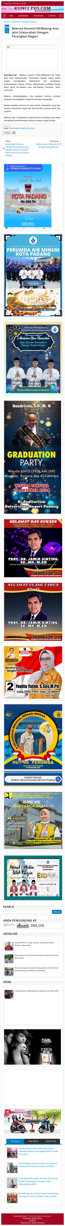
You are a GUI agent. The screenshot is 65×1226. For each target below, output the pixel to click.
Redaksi (32, 1221)
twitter (49, 3)
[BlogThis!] (8, 132)
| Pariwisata (38, 16)
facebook (53, 3)
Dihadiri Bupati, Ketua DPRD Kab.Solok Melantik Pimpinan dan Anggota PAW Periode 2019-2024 (38, 1151)
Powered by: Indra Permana (32, 1223)
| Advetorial (23, 16)
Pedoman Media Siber (32, 1218)
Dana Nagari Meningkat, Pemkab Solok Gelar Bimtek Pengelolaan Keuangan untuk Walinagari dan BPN (38, 1181)
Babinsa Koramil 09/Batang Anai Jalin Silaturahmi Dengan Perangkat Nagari (35, 32)
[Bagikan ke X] (11, 132)
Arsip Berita (33, 1141)
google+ (57, 3)
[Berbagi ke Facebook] (14, 132)
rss (61, 3)
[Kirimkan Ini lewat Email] (5, 132)
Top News (15, 1141)
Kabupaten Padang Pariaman (22, 128)
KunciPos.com (20, 1216)
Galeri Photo (51, 1141)
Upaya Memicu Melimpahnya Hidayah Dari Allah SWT (37, 991)
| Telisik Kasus (54, 16)
